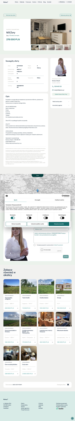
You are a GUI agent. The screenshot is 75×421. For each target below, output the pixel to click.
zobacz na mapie (15, 35)
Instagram (6, 406)
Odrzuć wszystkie (16, 224)
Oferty (16, 2)
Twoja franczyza (25, 410)
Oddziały (22, 2)
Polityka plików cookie (62, 405)
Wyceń (69, 2)
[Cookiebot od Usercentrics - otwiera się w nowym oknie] (63, 196)
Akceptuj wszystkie (59, 224)
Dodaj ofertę (24, 405)
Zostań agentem (25, 408)
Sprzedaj (62, 2)
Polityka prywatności (61, 403)
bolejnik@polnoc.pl (59, 90)
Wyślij (66, 256)
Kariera (34, 2)
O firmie (40, 2)
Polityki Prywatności (58, 245)
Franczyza (28, 2)
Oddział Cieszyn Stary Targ (61, 94)
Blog (44, 2)
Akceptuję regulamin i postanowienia (49, 245)
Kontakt (49, 2)
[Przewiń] (34, 338)
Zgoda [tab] (15, 200)
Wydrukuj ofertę (65, 15)
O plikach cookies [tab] (59, 200)
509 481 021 (58, 86)
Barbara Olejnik (56, 80)
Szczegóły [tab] (37, 200)
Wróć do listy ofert (10, 15)
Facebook (5, 408)
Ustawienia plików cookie (37, 224)
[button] (70, 31)
